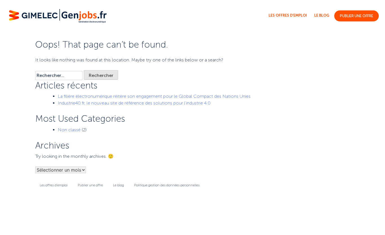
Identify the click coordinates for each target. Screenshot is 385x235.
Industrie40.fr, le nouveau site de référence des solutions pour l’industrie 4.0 (134, 103)
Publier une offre (356, 16)
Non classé (69, 129)
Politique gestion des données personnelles (167, 185)
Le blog (321, 15)
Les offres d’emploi (288, 15)
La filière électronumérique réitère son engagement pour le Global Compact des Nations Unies (154, 96)
